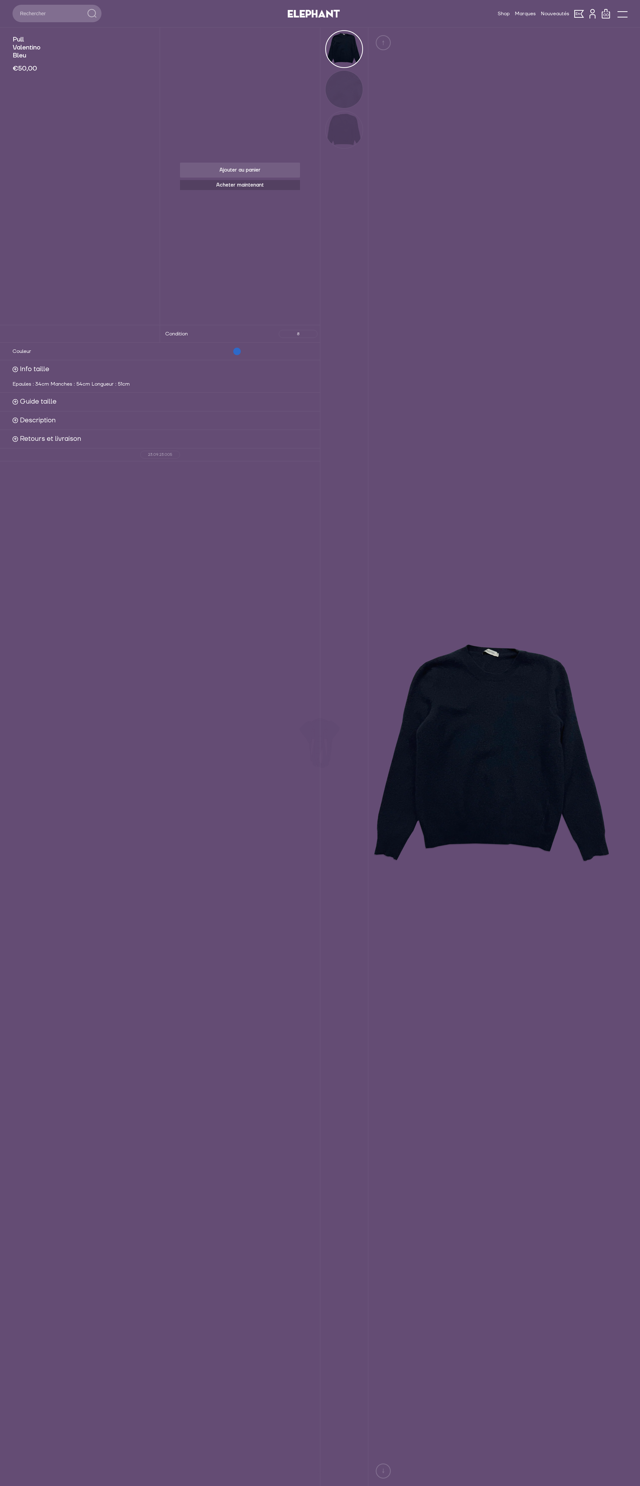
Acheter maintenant (240, 185)
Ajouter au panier (240, 170)
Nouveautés (555, 13)
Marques (525, 13)
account (592, 13)
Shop (504, 13)
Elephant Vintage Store (314, 14)
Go (92, 13)
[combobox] (50, 13)
